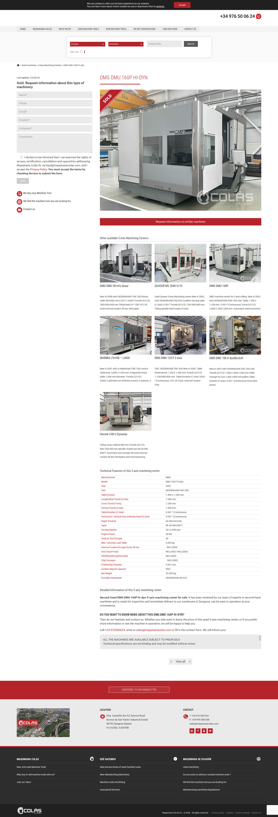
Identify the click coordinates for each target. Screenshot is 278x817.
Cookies (229, 813)
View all (180, 661)
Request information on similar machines (180, 221)
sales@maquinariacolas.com (153, 630)
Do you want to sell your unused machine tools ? (207, 774)
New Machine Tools (116, 29)
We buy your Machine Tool (37, 193)
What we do (65, 29)
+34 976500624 (114, 630)
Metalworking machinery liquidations (201, 789)
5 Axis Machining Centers (49, 65)
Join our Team (170, 29)
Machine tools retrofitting (112, 782)
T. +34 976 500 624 (199, 715)
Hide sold (74, 52)
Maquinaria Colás (42, 29)
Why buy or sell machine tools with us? (36, 774)
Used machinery (29, 65)
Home (23, 29)
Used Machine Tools (88, 29)
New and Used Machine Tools (31, 767)
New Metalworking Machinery (115, 774)
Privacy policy (218, 813)
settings (160, 6)
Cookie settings (242, 813)
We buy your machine (144, 29)
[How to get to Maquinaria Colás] (43, 710)
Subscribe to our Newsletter (139, 689)
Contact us (190, 29)
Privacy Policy (38, 169)
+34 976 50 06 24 (237, 16)
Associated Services (110, 789)
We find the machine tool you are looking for (47, 201)
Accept (182, 5)
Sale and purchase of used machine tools (120, 767)
